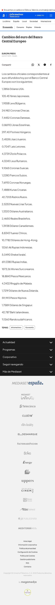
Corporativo (10, 356)
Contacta (27, 567)
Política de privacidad (27, 548)
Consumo (20, 27)
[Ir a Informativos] (16, 15)
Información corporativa (27, 545)
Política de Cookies (27, 556)
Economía (8, 27)
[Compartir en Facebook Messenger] (44, 64)
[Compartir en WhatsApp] (32, 64)
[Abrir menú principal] (51, 15)
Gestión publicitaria (27, 559)
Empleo (29, 27)
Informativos (16, 327)
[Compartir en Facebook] (50, 64)
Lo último (6, 21)
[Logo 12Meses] (27, 500)
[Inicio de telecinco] (4, 15)
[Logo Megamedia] (28, 582)
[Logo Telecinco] (27, 406)
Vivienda (37, 27)
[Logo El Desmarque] (27, 434)
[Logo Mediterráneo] (27, 528)
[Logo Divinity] (27, 425)
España (16, 21)
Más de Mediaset (12, 371)
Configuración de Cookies (28, 552)
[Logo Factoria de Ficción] (27, 443)
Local (24, 21)
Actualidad (9, 342)
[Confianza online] (27, 594)
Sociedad (34, 21)
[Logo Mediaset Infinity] (27, 397)
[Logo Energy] (27, 462)
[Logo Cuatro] (27, 415)
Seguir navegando (13, 364)
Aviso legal (27, 541)
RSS (27, 563)
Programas (9, 349)
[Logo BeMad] (27, 472)
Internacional (46, 21)
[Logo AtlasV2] (27, 509)
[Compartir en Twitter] (38, 64)
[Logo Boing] (27, 453)
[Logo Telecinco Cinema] (27, 490)
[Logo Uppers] (27, 481)
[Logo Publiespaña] (27, 518)
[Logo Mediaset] (27, 384)
